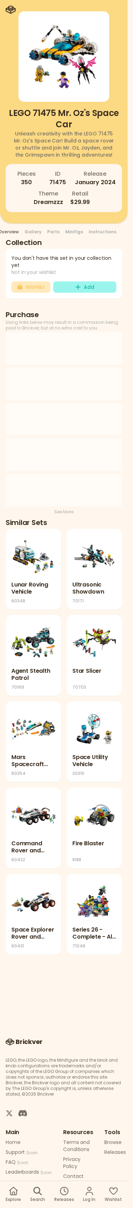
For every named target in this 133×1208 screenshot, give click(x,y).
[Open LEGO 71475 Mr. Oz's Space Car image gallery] (63, 56)
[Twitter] (9, 1112)
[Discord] (22, 1112)
